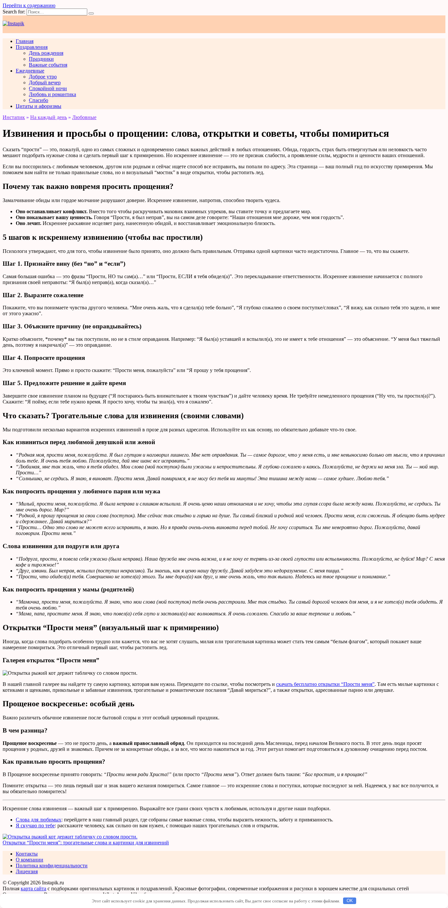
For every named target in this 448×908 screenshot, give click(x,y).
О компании (29, 859)
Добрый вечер (45, 82)
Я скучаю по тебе (35, 825)
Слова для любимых (38, 819)
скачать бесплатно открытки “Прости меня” (325, 684)
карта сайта (33, 888)
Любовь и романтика (52, 94)
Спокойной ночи (48, 88)
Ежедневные (30, 70)
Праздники (41, 59)
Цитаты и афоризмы (38, 106)
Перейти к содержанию (29, 5)
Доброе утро (43, 76)
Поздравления (32, 47)
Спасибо (38, 100)
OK (350, 900)
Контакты (27, 853)
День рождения (46, 53)
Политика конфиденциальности (52, 865)
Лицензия (27, 871)
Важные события (48, 65)
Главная (24, 41)
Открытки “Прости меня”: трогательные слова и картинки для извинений (86, 842)
